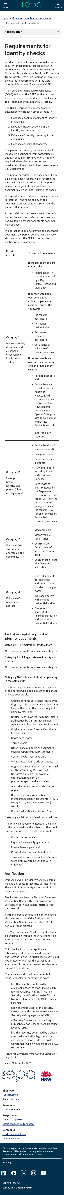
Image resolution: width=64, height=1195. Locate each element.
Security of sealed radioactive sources (31, 18)
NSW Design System (21, 1187)
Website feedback (11, 1138)
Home (5, 18)
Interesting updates (12, 1119)
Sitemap (6, 1162)
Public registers (10, 1095)
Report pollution (10, 1099)
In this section (32, 31)
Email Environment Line (14, 1134)
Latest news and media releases (18, 1124)
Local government (11, 1109)
